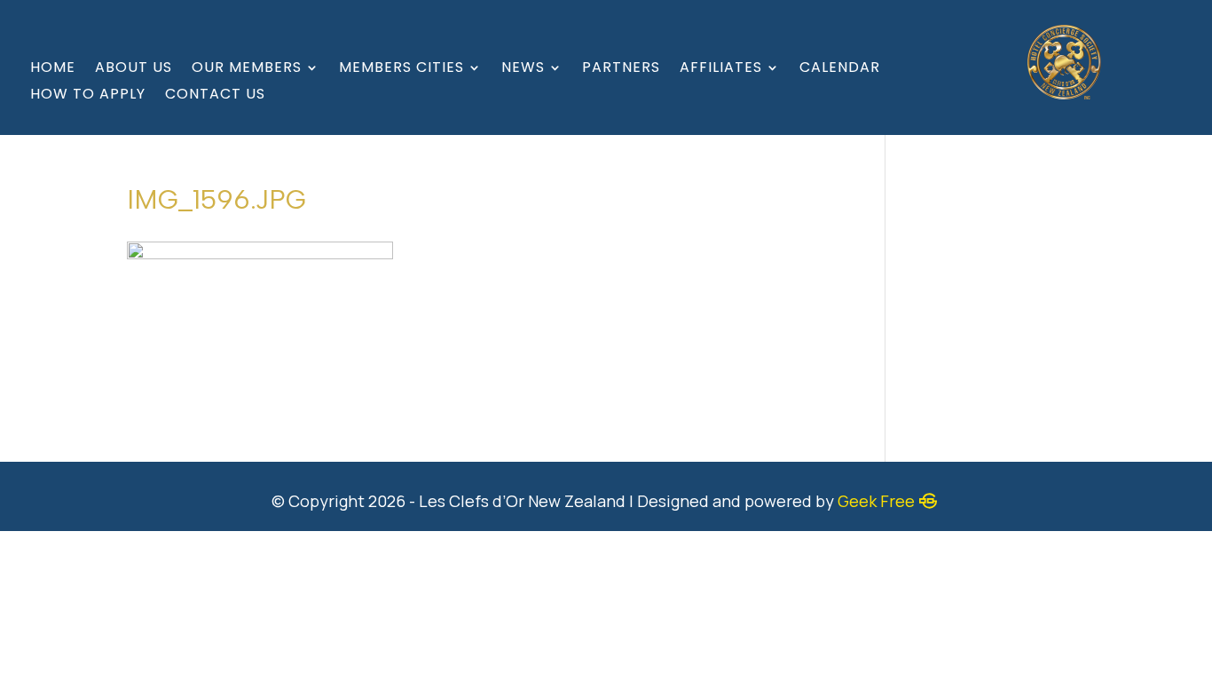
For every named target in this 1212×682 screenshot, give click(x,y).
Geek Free (876, 501)
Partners (621, 69)
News (523, 69)
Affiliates (721, 69)
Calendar (839, 69)
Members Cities (401, 69)
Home (52, 69)
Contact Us (215, 96)
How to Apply (88, 96)
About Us (133, 69)
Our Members (247, 69)
